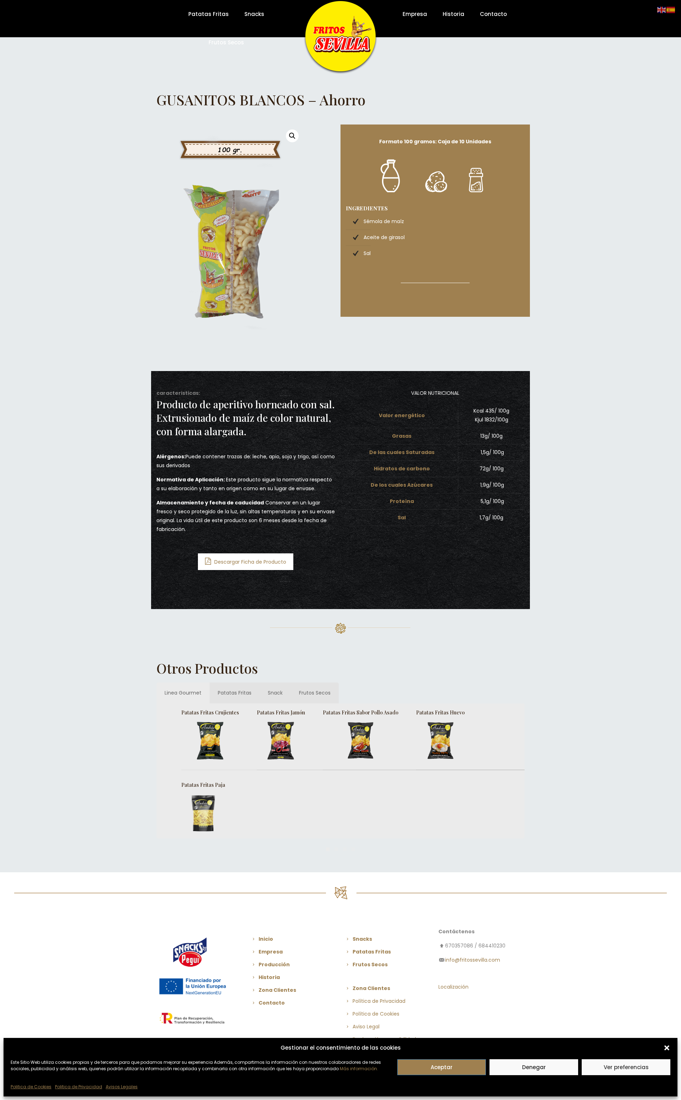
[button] (666, 1047)
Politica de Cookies (31, 1087)
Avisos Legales (122, 1087)
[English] (661, 9)
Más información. (359, 1069)
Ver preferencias (626, 1067)
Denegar (534, 1067)
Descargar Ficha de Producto (249, 561)
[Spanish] (671, 9)
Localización (453, 986)
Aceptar (442, 1067)
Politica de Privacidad (78, 1087)
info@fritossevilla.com (472, 959)
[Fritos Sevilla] (340, 38)
